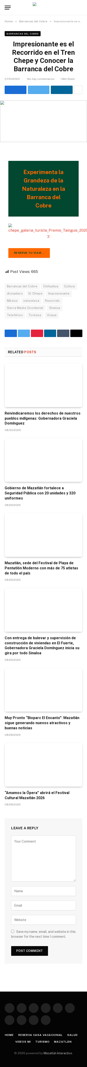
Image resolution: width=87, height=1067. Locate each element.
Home (9, 1035)
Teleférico (15, 315)
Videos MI (23, 1041)
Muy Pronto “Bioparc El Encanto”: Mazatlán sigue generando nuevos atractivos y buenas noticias (42, 723)
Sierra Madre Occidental (25, 308)
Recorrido (52, 300)
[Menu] (8, 7)
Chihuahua (50, 286)
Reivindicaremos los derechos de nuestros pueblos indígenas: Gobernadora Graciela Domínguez (43, 418)
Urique (52, 315)
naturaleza (31, 300)
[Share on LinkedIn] (62, 90)
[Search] (80, 7)
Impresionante (59, 293)
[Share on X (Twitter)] (39, 90)
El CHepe (35, 293)
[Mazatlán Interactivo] (43, 7)
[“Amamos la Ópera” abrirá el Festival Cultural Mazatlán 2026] (43, 765)
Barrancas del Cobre (22, 33)
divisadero (15, 293)
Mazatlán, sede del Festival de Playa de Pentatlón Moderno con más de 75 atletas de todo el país (41, 568)
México (12, 300)
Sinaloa (54, 308)
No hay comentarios (41, 79)
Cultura (69, 286)
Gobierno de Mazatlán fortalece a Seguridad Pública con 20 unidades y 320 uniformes (40, 493)
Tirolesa (35, 315)
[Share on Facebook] (15, 90)
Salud (72, 1035)
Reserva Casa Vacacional (40, 1035)
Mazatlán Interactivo (58, 1053)
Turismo (42, 1041)
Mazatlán (63, 1041)
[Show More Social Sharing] (78, 90)
